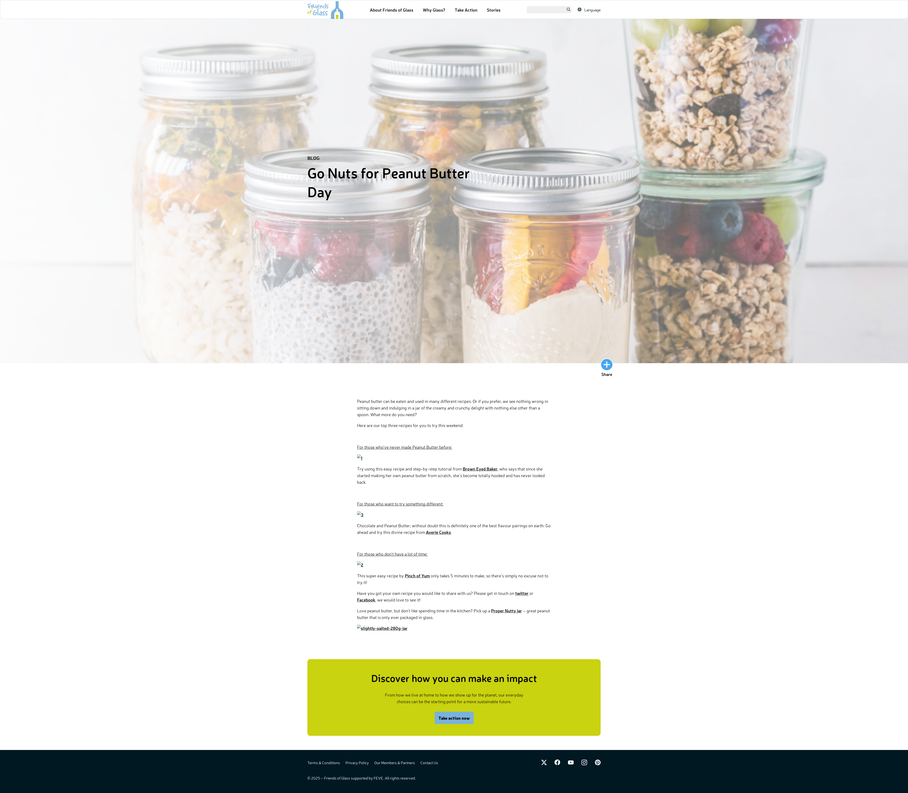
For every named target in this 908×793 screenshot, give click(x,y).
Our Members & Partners (395, 762)
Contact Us (429, 762)
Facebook (366, 599)
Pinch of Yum (417, 575)
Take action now (454, 718)
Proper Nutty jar (506, 610)
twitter (521, 593)
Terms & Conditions (324, 762)
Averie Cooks (438, 532)
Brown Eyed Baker (480, 468)
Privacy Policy (357, 762)
